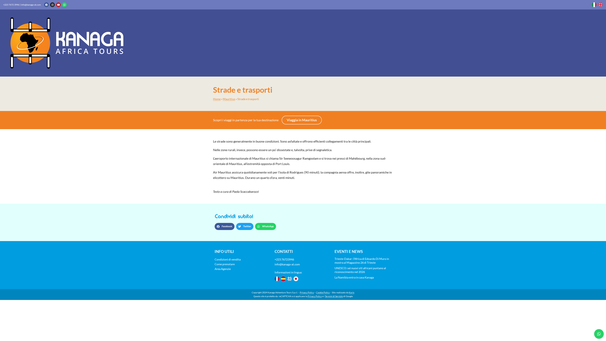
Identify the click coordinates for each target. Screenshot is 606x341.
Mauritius (229, 99)
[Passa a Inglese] (600, 4)
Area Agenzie (223, 269)
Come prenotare (225, 264)
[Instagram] (52, 4)
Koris (351, 292)
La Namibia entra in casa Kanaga (354, 277)
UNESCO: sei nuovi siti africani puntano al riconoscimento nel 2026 (360, 270)
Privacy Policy (307, 292)
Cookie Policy (323, 292)
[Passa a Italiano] (594, 4)
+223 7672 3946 (11, 4)
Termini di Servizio (334, 296)
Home (217, 99)
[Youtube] (58, 4)
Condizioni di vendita (228, 259)
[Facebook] (46, 4)
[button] (225, 226)
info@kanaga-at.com (31, 4)
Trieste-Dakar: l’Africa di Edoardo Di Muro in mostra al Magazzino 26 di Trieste (362, 260)
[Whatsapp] (64, 4)
